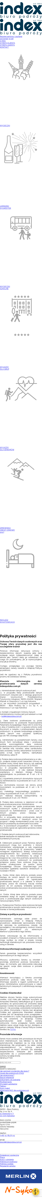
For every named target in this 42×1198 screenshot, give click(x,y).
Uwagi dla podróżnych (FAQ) (12, 1073)
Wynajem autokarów (8, 1084)
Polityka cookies (6, 1164)
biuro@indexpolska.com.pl (11, 1142)
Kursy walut (5, 1088)
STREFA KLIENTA (7, 43)
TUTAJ (13, 1029)
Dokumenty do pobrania (10, 1080)
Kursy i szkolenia (7, 1159)
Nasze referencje (7, 1077)
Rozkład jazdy (6, 1082)
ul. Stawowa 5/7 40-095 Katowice (7, 1115)
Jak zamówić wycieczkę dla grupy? (14, 1071)
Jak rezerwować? (7, 1075)
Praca (2, 1157)
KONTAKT (4, 47)
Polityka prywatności (8, 1162)
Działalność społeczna (9, 1155)
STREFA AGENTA (7, 45)
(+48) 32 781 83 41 (7, 1135)
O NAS (3, 41)
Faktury (3, 1086)
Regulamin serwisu (7, 1166)
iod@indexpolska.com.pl (11, 716)
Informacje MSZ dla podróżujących (14, 1090)
